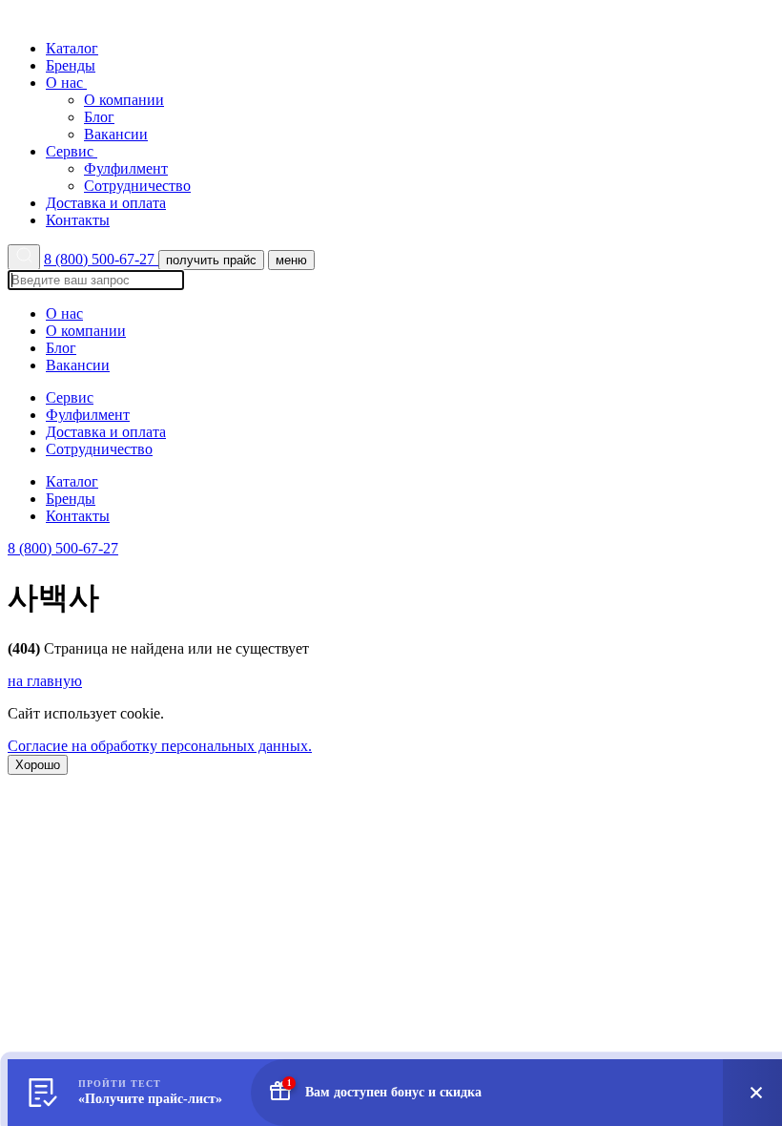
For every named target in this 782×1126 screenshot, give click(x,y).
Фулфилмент (126, 168)
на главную (45, 681)
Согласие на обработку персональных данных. (160, 746)
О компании (124, 100)
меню (291, 260)
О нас (66, 82)
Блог (99, 117)
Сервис (71, 151)
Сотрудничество (137, 185)
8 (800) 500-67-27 (101, 259)
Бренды (70, 65)
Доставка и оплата (106, 203)
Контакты (78, 220)
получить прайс (211, 260)
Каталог (72, 48)
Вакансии (116, 134)
